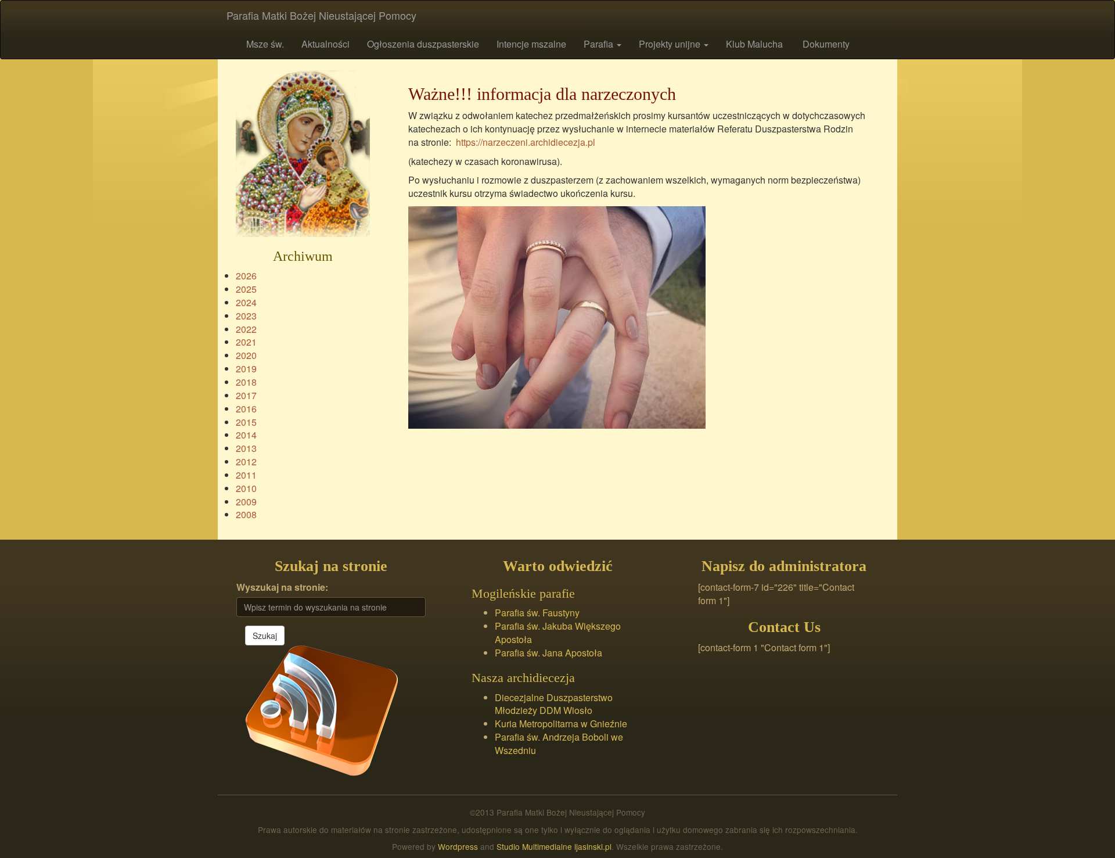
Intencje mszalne (531, 44)
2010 (246, 488)
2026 (246, 275)
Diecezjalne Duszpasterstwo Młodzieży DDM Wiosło (554, 704)
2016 (246, 408)
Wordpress (458, 846)
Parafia (600, 44)
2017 (246, 395)
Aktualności (325, 44)
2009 (246, 501)
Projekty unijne (671, 44)
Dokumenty (825, 44)
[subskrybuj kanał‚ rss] (321, 709)
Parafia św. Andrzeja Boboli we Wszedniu (559, 743)
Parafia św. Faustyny (537, 612)
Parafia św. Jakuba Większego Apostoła (558, 632)
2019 (246, 368)
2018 (246, 382)
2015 (246, 422)
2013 (246, 448)
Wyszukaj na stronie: (282, 587)
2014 (246, 434)
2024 (246, 302)
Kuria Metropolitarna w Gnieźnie (561, 723)
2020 (246, 355)
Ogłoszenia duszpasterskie (423, 44)
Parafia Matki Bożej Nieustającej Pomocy (321, 15)
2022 (246, 329)
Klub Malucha (754, 44)
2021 (246, 342)
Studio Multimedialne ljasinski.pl (554, 846)
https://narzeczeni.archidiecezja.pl (525, 142)
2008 (246, 514)
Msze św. (264, 44)
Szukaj (265, 635)
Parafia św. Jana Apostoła (548, 652)
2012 (246, 461)
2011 (246, 475)
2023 (246, 315)
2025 (246, 289)
